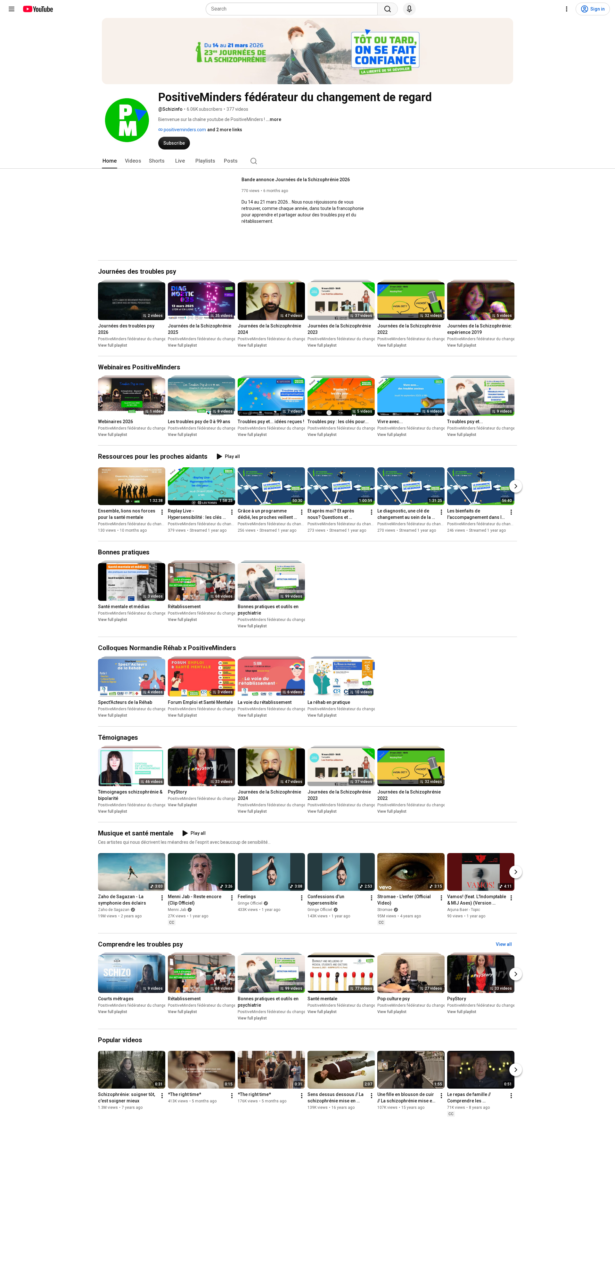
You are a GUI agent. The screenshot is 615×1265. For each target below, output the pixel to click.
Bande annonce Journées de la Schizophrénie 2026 (296, 179)
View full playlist (112, 345)
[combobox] (293, 9)
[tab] (109, 161)
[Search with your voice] (409, 9)
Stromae (384, 909)
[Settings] (566, 9)
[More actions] (162, 512)
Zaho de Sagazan (113, 909)
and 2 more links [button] (224, 129)
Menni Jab (177, 909)
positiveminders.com (184, 129)
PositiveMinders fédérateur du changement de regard (145, 339)
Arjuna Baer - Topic (463, 909)
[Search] (387, 9)
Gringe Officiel (250, 903)
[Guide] (11, 9)
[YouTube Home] (37, 9)
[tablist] (307, 161)
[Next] (515, 486)
